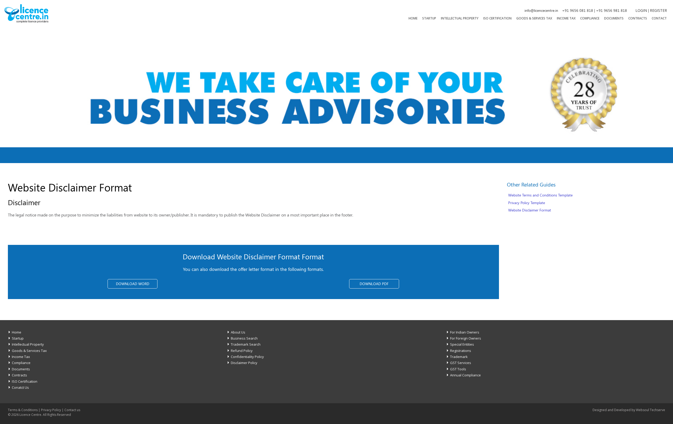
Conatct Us (20, 387)
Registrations (460, 350)
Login (641, 10)
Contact (659, 18)
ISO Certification (497, 18)
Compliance (589, 18)
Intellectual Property (459, 18)
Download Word (132, 283)
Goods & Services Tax (534, 18)
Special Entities (462, 344)
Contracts (637, 18)
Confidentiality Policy (247, 356)
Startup (429, 18)
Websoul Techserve (650, 410)
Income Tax (566, 18)
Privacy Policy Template (526, 202)
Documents (614, 18)
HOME (413, 18)
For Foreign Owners (465, 338)
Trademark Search (246, 344)
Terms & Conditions (23, 410)
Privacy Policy (51, 410)
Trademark (459, 356)
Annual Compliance (465, 375)
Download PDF (374, 283)
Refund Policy (242, 350)
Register (658, 10)
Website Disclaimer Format (529, 210)
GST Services (460, 362)
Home (16, 332)
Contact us (72, 410)
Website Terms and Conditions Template (540, 195)
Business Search (244, 338)
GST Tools (458, 369)
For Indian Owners (464, 332)
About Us (238, 332)
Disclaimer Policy (244, 362)
